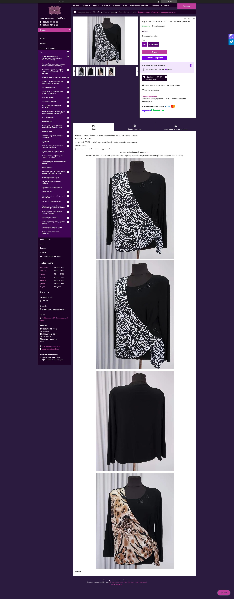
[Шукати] (68, 30)
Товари (85, 5)
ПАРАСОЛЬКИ (47, 192)
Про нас (96, 5)
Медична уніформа (49, 87)
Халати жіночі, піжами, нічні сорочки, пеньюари (52, 147)
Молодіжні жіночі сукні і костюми (51, 106)
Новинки (116, 5)
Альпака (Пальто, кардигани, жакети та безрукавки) (52, 82)
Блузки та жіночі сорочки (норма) (51, 182)
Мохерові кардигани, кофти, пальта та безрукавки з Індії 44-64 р (52, 71)
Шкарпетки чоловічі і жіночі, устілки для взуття (52, 92)
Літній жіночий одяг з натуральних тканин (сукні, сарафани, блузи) (52, 58)
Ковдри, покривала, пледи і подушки (52, 137)
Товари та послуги (84, 12)
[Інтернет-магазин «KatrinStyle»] (54, 10)
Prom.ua (128, 580)
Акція (125, 5)
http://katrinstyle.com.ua (51, 346)
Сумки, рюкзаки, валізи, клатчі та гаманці (53, 197)
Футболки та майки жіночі (52, 188)
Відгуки (43, 252)
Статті (42, 244)
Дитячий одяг (47, 132)
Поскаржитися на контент (118, 582)
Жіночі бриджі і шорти (50, 178)
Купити (155, 52)
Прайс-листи (45, 239)
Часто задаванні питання (50, 256)
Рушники (45, 142)
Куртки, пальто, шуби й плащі (53, 152)
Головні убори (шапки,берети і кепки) (53, 223)
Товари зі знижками (48, 48)
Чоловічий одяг (48, 117)
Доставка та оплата (160, 5)
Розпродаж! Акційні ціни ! (52, 228)
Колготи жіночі (48, 97)
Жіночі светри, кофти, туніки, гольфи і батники (52, 157)
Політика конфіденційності (137, 582)
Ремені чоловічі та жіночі (51, 202)
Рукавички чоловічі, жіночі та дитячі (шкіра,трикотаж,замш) (53, 207)
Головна (75, 5)
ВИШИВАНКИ (47, 122)
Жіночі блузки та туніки (127, 12)
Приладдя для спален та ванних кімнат (54, 162)
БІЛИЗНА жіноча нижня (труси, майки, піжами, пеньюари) (53, 112)
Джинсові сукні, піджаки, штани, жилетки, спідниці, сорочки (54, 172)
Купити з (150, 58)
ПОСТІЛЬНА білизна (49, 102)
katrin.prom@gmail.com (50, 349)
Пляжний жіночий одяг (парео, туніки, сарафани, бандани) (53, 65)
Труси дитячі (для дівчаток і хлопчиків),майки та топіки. (52, 127)
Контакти (106, 5)
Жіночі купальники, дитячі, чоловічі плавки (52, 213)
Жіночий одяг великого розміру (105, 12)
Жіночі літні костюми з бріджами (50, 233)
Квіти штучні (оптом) (50, 218)
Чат (225, 593)
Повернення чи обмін (139, 5)
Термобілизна (47, 168)
